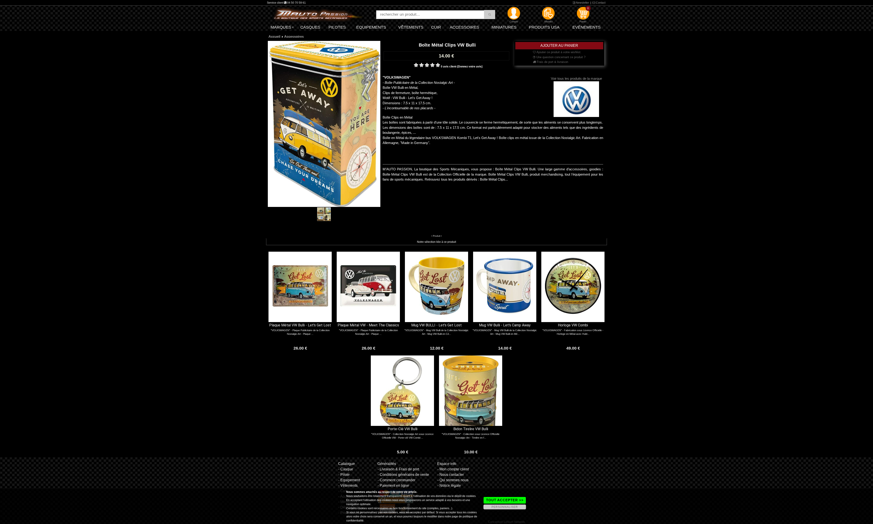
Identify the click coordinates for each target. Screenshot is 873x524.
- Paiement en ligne (393, 485)
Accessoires (464, 27)
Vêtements (410, 27)
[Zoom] (324, 123)
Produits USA (544, 27)
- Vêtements (348, 485)
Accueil (274, 36)
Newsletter (582, 2)
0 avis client (448, 66)
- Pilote (344, 475)
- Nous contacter (450, 475)
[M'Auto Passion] (318, 14)
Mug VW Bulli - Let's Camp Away (505, 325)
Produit (436, 236)
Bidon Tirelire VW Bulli (470, 429)
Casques (310, 27)
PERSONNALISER (505, 507)
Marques (281, 27)
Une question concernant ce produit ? (560, 57)
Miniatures (504, 27)
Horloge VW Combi (573, 325)
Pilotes (337, 27)
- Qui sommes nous (453, 480)
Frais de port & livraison (552, 62)
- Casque (345, 469)
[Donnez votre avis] (469, 66)
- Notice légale (449, 485)
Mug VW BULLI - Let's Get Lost (436, 325)
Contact (600, 2)
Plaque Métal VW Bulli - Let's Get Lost (300, 325)
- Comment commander (396, 480)
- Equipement (349, 480)
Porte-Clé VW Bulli (402, 429)
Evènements (586, 27)
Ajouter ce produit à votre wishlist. (558, 52)
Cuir (436, 27)
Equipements (371, 27)
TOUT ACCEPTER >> (505, 500)
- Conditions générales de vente (403, 475)
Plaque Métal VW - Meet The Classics (368, 325)
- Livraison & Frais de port (398, 469)
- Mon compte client (453, 469)
